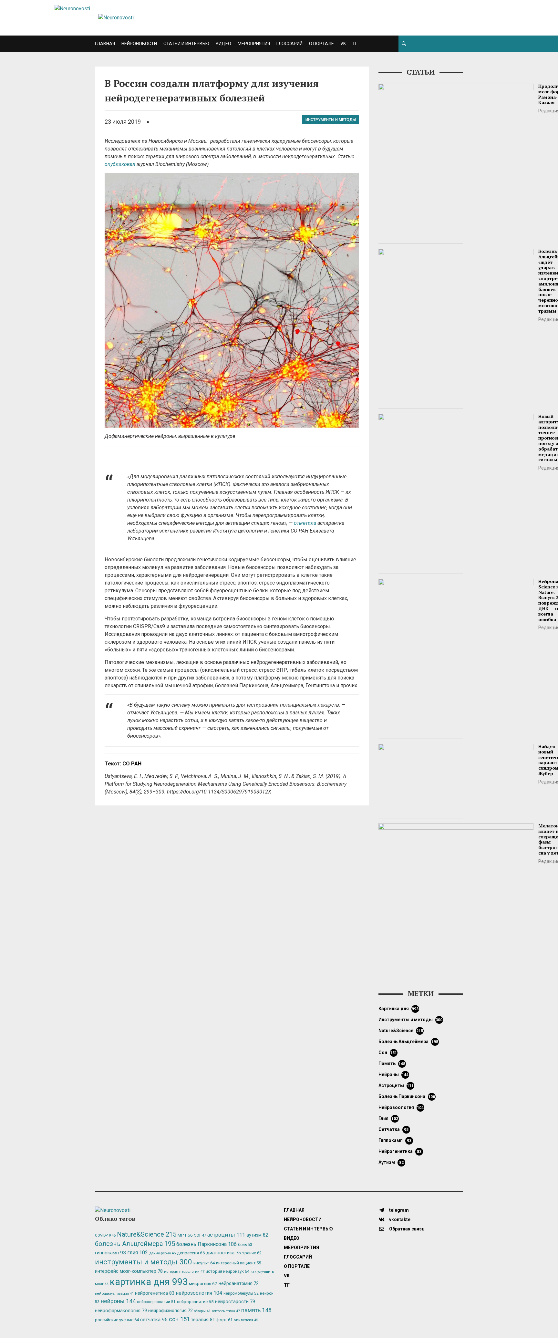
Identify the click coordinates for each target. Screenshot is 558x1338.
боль (245, 1244)
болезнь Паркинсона (406, 1096)
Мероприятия (254, 43)
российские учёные (117, 1319)
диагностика (223, 1252)
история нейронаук (227, 1271)
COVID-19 (105, 1235)
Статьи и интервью (186, 43)
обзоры (202, 1311)
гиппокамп (394, 1140)
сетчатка (393, 1129)
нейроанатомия (239, 1283)
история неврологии (184, 1271)
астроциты (396, 1085)
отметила (305, 523)
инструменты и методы (330, 120)
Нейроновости (139, 43)
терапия (203, 1319)
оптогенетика (226, 1311)
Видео (223, 43)
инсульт (204, 1262)
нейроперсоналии (156, 1302)
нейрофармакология (121, 1310)
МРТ (185, 1235)
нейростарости (235, 1301)
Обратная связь (406, 1228)
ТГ (354, 43)
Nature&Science (400, 1030)
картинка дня (398, 1008)
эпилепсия (246, 1320)
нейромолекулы (241, 1293)
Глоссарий (289, 43)
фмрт (224, 1319)
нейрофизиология (170, 1310)
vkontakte (399, 1219)
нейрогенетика (399, 1151)
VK (343, 43)
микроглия (203, 1283)
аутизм (391, 1162)
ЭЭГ (200, 1235)
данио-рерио (162, 1253)
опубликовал (120, 164)
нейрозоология (401, 1107)
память (392, 1063)
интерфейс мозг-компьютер (129, 1271)
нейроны (393, 1074)
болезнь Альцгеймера (408, 1041)
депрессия (191, 1252)
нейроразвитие (195, 1301)
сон (387, 1052)
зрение (252, 1252)
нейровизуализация (114, 1293)
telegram (398, 1210)
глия (388, 1118)
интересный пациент (238, 1262)
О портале (321, 43)
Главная (105, 43)
